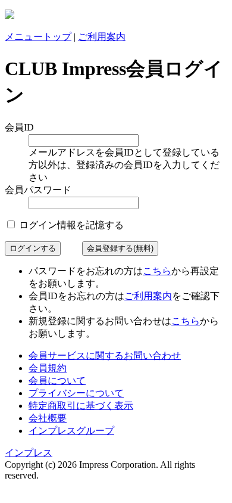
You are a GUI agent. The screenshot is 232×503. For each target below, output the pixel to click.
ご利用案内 (102, 37)
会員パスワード (38, 190)
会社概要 (48, 418)
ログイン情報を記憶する (70, 225)
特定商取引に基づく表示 (81, 405)
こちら (157, 271)
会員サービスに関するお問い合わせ (105, 355)
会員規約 (48, 368)
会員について (57, 380)
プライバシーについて (76, 393)
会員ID (19, 127)
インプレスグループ (71, 431)
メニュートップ (38, 37)
